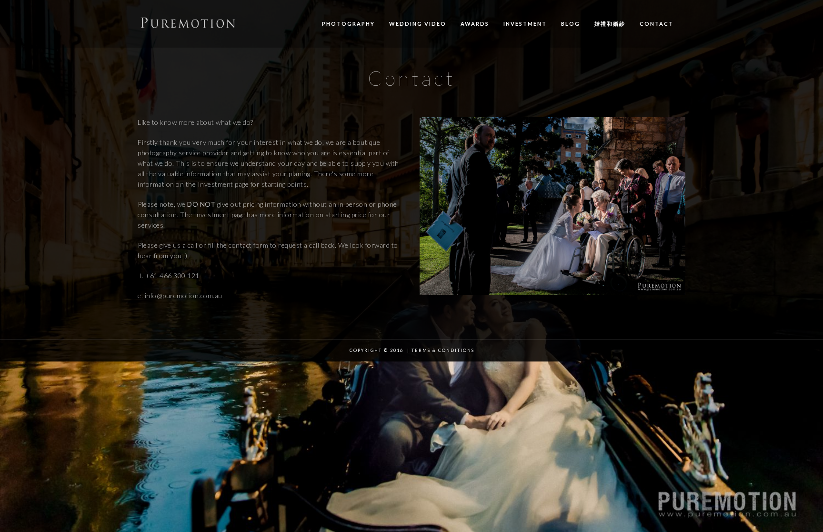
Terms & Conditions (443, 350)
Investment (525, 23)
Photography (348, 23)
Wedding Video (417, 23)
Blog (570, 23)
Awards (475, 23)
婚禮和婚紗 (609, 23)
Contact (656, 23)
